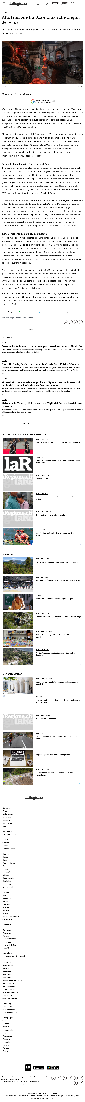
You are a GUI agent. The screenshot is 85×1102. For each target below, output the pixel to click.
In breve (5, 1027)
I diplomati (6, 977)
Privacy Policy (10, 1081)
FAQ (38, 1077)
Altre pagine (8, 1018)
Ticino (4, 811)
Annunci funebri (15, 1079)
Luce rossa (6, 884)
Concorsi (6, 1039)
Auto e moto (7, 974)
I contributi (6, 942)
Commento (6, 933)
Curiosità (5, 968)
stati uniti (19, 318)
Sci (3, 866)
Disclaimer (15, 1077)
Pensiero (6, 904)
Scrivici (5, 1051)
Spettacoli (6, 898)
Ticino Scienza (8, 989)
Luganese (6, 820)
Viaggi (4, 959)
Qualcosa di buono (9, 998)
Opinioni (6, 930)
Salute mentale (8, 983)
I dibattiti (5, 948)
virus (25, 318)
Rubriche (6, 953)
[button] (48, 1078)
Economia (7, 925)
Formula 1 (6, 872)
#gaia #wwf (7, 1006)
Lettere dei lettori (9, 945)
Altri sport (6, 875)
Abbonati (55, 4)
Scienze (5, 907)
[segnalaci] (46, 4)
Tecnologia (6, 962)
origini (12, 318)
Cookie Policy (23, 1081)
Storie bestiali (7, 965)
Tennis (5, 869)
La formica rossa (9, 939)
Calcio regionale (8, 863)
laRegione (27, 94)
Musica (5, 913)
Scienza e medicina (10, 992)
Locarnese (6, 817)
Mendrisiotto (7, 823)
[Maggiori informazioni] (53, 101)
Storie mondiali (8, 878)
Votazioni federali (9, 834)
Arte (4, 895)
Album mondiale (8, 887)
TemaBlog (7, 1003)
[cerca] (38, 4)
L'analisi (5, 936)
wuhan (30, 318)
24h (4, 1021)
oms (7, 318)
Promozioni (7, 1036)
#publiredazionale (9, 1010)
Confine (5, 843)
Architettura (7, 971)
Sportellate (6, 881)
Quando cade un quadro (12, 980)
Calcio (4, 860)
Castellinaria (7, 919)
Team (4, 1033)
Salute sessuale (8, 986)
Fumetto (5, 1045)
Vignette (5, 1048)
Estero (5, 840)
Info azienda (7, 1030)
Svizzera (6, 831)
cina (3, 318)
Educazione (7, 995)
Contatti (32, 1077)
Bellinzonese (7, 814)
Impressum (24, 1077)
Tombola (6, 1042)
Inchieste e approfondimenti (13, 956)
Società (5, 910)
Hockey (5, 857)
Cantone (6, 808)
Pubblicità (4, 1079)
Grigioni (5, 826)
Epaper (64, 4)
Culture (6, 892)
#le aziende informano (11, 1012)
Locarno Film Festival (10, 916)
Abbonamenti (5, 1077)
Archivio (5, 1024)
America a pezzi (8, 849)
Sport (5, 854)
